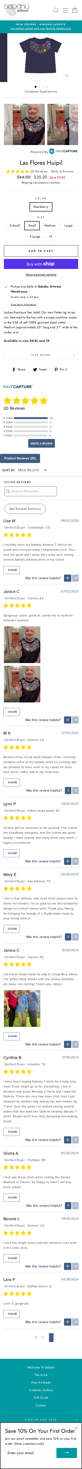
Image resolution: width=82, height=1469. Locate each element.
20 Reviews (39, 171)
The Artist (41, 1375)
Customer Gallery (41, 1390)
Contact (41, 1405)
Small (32, 225)
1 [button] (36, 87)
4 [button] (47, 87)
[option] (41, 27)
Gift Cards (41, 1397)
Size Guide (41, 355)
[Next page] (51, 1337)
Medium (50, 225)
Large (68, 225)
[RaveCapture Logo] (63, 152)
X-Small (15, 225)
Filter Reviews (18, 482)
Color (40, 198)
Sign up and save (41, 1419)
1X (50, 236)
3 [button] (43, 87)
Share (12, 570)
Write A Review (62, 171)
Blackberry (40, 206)
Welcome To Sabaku (41, 1367)
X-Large (35, 236)
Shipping (26, 182)
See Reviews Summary (25, 508)
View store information (23, 304)
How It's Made (41, 1382)
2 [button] (40, 87)
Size (41, 217)
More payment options (41, 274)
